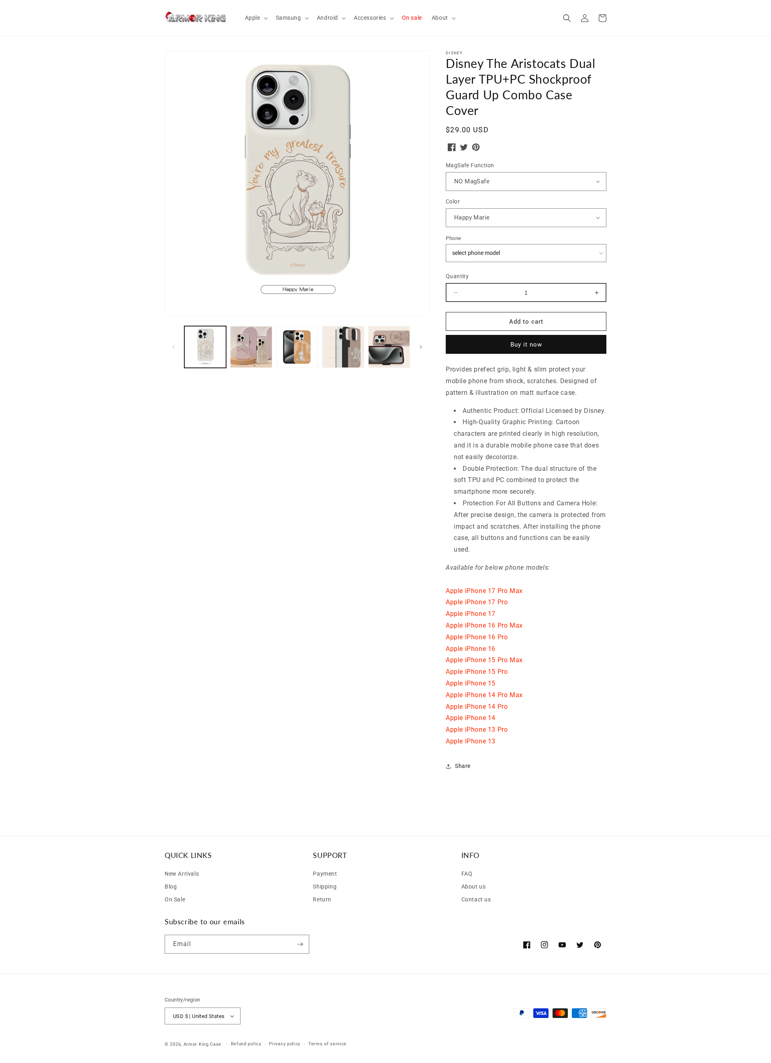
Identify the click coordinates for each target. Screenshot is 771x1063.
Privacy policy (284, 1044)
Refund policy (246, 1044)
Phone (453, 238)
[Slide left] (173, 347)
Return (322, 899)
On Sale (175, 899)
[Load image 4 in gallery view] (343, 347)
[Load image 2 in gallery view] (251, 347)
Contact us (476, 899)
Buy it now (526, 344)
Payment (325, 873)
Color (453, 201)
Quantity (457, 276)
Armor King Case (203, 1044)
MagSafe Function (470, 165)
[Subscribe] (300, 944)
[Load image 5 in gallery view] (389, 347)
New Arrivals (182, 873)
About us (473, 886)
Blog (171, 886)
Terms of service (327, 1044)
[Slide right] (421, 347)
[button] (255, 17)
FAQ (467, 873)
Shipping (325, 886)
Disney (454, 53)
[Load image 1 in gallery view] (205, 347)
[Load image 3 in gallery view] (297, 347)
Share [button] (463, 766)
